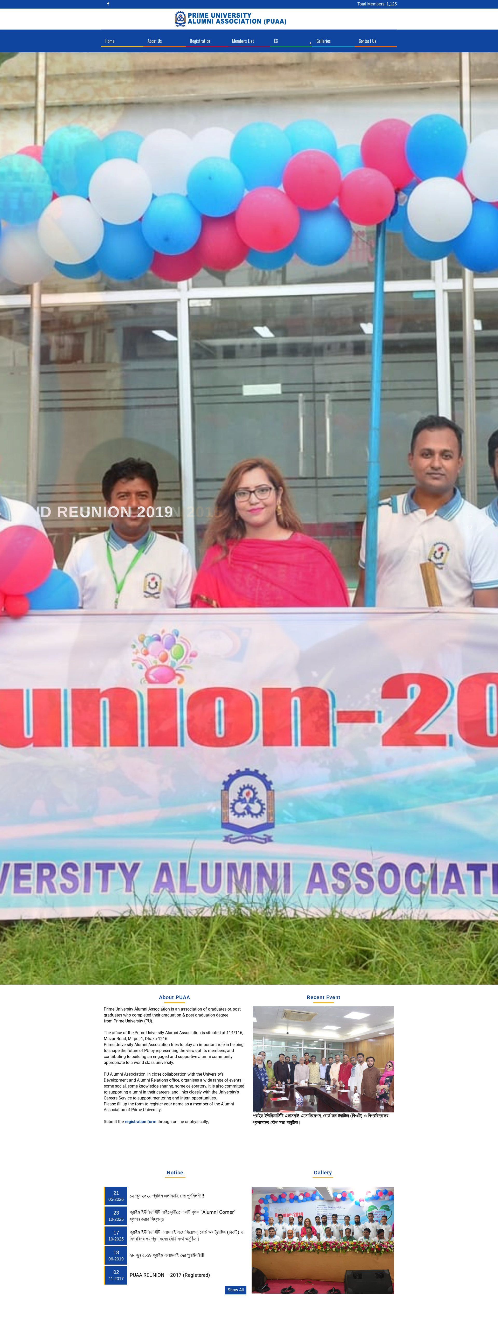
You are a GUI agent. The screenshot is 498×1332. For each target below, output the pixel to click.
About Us (155, 41)
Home (109, 41)
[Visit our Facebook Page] (108, 4)
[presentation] (257, 1066)
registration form (141, 1121)
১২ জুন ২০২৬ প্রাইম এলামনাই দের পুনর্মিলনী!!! (290, 1116)
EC (276, 41)
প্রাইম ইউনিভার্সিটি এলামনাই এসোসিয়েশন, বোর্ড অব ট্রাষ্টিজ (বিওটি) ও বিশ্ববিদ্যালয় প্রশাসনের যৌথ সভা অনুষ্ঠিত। (186, 1235)
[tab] (469, 504)
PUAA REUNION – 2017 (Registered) (170, 1275)
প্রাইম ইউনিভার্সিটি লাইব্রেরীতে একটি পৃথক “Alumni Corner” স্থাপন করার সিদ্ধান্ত (183, 1215)
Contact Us (367, 41)
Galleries (323, 41)
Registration (200, 41)
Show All (236, 1289)
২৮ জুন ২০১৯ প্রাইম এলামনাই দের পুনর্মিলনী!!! (167, 1255)
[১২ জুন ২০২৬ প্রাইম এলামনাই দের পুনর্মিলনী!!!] (323, 1059)
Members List (243, 41)
